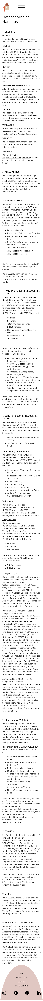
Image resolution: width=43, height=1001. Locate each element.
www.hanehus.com (24, 142)
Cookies (21, 982)
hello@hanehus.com (11, 742)
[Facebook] (16, 993)
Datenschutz (21, 986)
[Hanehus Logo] (6, 7)
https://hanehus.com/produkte (21, 118)
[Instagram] (4, 993)
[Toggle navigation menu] (21, 7)
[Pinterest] (27, 993)
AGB (21, 974)
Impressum (21, 978)
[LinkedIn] (39, 993)
